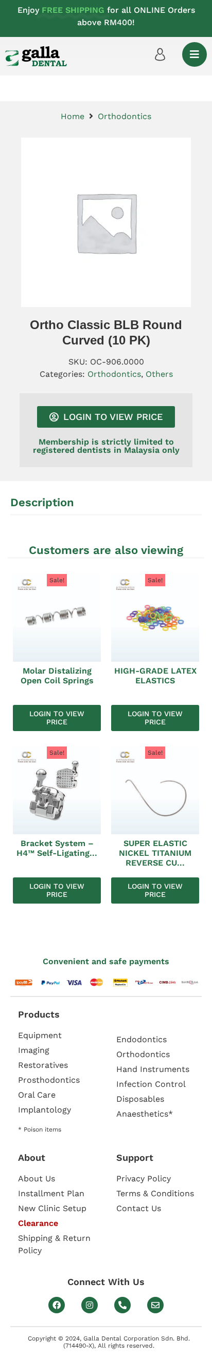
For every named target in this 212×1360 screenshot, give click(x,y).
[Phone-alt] (122, 1305)
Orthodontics (124, 116)
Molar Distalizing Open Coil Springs (57, 675)
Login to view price (56, 718)
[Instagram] (89, 1305)
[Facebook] (56, 1305)
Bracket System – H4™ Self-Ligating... (56, 848)
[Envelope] (155, 1305)
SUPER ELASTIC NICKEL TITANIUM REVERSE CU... (155, 853)
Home (72, 116)
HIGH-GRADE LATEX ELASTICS (155, 675)
